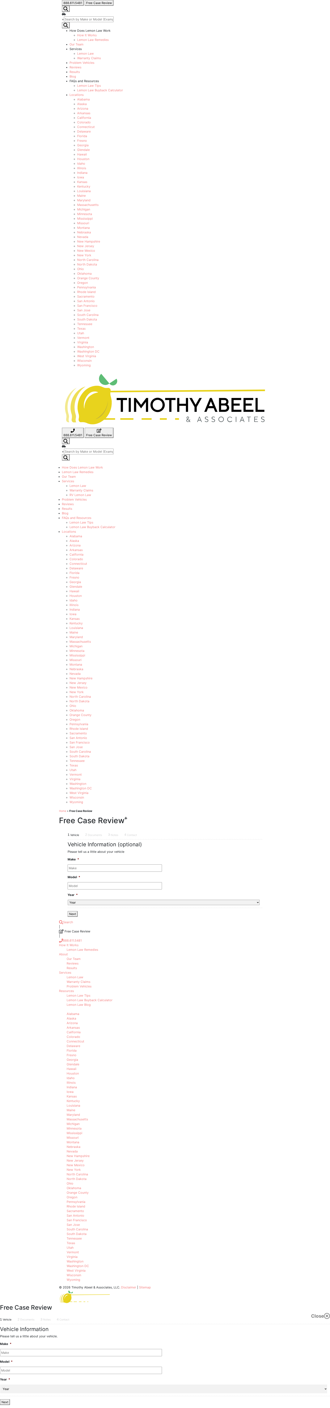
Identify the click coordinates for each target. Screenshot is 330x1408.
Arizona (82, 108)
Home (62, 810)
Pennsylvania (86, 287)
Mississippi (85, 218)
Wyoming (84, 365)
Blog (73, 76)
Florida (82, 136)
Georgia (83, 145)
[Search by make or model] (66, 9)
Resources (66, 991)
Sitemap (145, 1287)
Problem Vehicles (82, 63)
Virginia (82, 342)
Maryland (84, 200)
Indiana (82, 173)
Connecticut (86, 127)
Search (68, 922)
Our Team (76, 44)
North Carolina (88, 260)
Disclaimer (128, 1287)
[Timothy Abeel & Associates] (165, 399)
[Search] (66, 441)
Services (68, 481)
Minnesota (84, 214)
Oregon (82, 283)
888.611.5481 (72, 940)
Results (75, 72)
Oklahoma (84, 273)
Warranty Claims (89, 58)
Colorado (84, 122)
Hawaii (82, 154)
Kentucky (83, 186)
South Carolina (88, 315)
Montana (83, 228)
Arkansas (83, 113)
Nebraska (84, 232)
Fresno (82, 140)
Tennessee (84, 324)
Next (72, 914)
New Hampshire (88, 241)
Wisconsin (84, 361)
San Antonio (86, 301)
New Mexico (86, 250)
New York (84, 255)
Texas (81, 328)
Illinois (81, 168)
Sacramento (86, 296)
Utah (80, 333)
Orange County (88, 278)
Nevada (82, 237)
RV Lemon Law (80, 495)
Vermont (83, 338)
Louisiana (84, 191)
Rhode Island (86, 292)
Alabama (83, 99)
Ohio (80, 269)
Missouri (83, 223)
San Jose (83, 310)
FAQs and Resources (76, 518)
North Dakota (87, 264)
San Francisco (87, 305)
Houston (83, 159)
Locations (77, 95)
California (84, 118)
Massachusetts (88, 205)
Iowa (80, 177)
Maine (81, 195)
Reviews (75, 67)
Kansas (82, 182)
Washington (85, 347)
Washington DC (88, 351)
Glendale (83, 150)
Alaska (82, 104)
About (63, 954)
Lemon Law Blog (79, 1005)
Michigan (83, 209)
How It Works (87, 35)
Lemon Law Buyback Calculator (100, 90)
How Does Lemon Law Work (82, 467)
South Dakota (87, 319)
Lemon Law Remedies (93, 40)
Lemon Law (85, 53)
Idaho (81, 163)
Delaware (84, 131)
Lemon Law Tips (89, 85)
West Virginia (86, 356)
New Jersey (85, 246)
